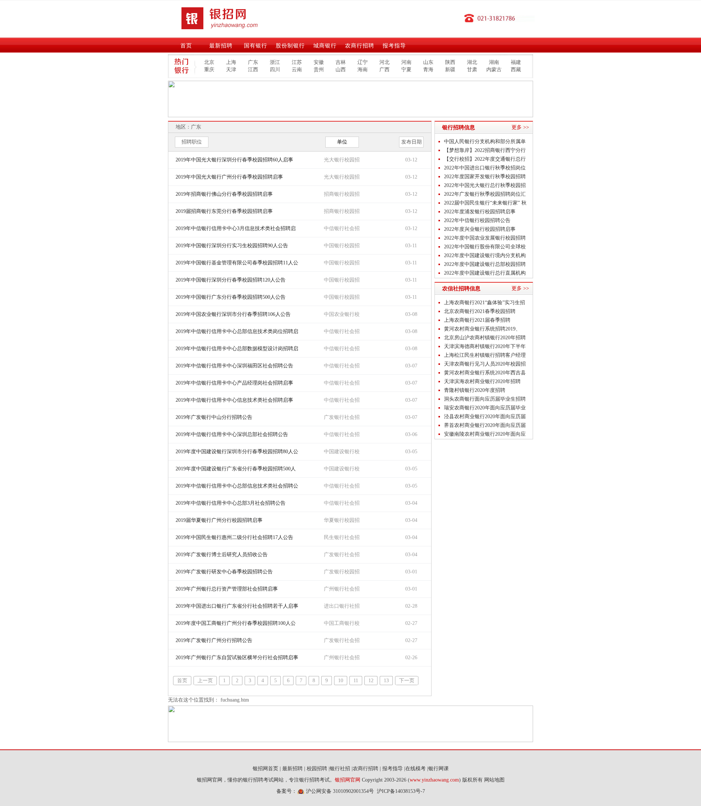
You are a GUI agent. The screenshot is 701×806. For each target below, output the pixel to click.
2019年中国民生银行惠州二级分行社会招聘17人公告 (234, 537)
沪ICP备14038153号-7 (401, 791)
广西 (384, 69)
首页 (186, 46)
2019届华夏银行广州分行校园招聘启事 (219, 520)
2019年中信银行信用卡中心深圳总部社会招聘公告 (232, 434)
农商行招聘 (359, 46)
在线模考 (415, 768)
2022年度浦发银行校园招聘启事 (480, 211)
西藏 (516, 69)
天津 (231, 69)
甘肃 (472, 69)
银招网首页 (265, 768)
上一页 (205, 680)
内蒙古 (494, 69)
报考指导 (394, 46)
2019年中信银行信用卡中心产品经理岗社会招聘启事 (234, 383)
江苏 (297, 62)
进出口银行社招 (342, 606)
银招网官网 (347, 780)
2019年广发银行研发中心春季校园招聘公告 (224, 571)
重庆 (209, 69)
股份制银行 (290, 46)
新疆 (450, 69)
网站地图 (494, 780)
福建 (516, 62)
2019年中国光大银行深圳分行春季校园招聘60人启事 (234, 160)
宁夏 (406, 69)
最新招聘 (221, 46)
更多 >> (520, 127)
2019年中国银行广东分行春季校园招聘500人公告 (231, 297)
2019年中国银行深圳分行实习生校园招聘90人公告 (232, 245)
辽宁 (362, 62)
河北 (384, 62)
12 (371, 680)
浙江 (275, 62)
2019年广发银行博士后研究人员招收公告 (222, 554)
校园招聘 (317, 768)
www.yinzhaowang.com (434, 780)
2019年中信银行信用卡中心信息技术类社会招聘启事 (234, 400)
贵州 (319, 69)
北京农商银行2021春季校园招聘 (480, 311)
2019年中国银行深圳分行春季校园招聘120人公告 (231, 280)
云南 (297, 69)
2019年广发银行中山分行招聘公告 (214, 417)
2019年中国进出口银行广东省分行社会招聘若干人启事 (237, 606)
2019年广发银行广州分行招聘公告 (214, 640)
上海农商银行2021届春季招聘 (477, 320)
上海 (231, 62)
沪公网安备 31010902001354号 (340, 791)
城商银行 (325, 46)
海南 (362, 69)
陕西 (450, 62)
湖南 (494, 62)
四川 (275, 69)
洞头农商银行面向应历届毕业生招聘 (485, 399)
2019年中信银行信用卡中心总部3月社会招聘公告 (231, 503)
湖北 (472, 62)
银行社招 (340, 768)
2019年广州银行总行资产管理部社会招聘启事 (227, 589)
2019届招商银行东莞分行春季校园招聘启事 (224, 211)
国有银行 (255, 46)
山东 (428, 62)
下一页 (406, 680)
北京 (209, 62)
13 (386, 680)
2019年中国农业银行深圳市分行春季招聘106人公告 (233, 314)
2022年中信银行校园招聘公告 (477, 220)
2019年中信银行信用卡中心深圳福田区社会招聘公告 (234, 365)
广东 (253, 62)
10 (340, 680)
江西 (253, 69)
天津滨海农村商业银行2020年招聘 (482, 381)
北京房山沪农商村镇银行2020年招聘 (485, 337)
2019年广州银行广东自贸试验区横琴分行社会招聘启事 (237, 657)
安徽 (319, 62)
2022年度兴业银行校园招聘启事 (480, 229)
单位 (342, 142)
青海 (428, 69)
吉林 (341, 62)
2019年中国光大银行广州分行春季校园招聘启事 (229, 177)
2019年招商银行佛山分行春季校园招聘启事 (224, 194)
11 (355, 680)
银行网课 (438, 768)
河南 (406, 62)
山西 (341, 69)
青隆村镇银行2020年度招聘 (474, 390)
